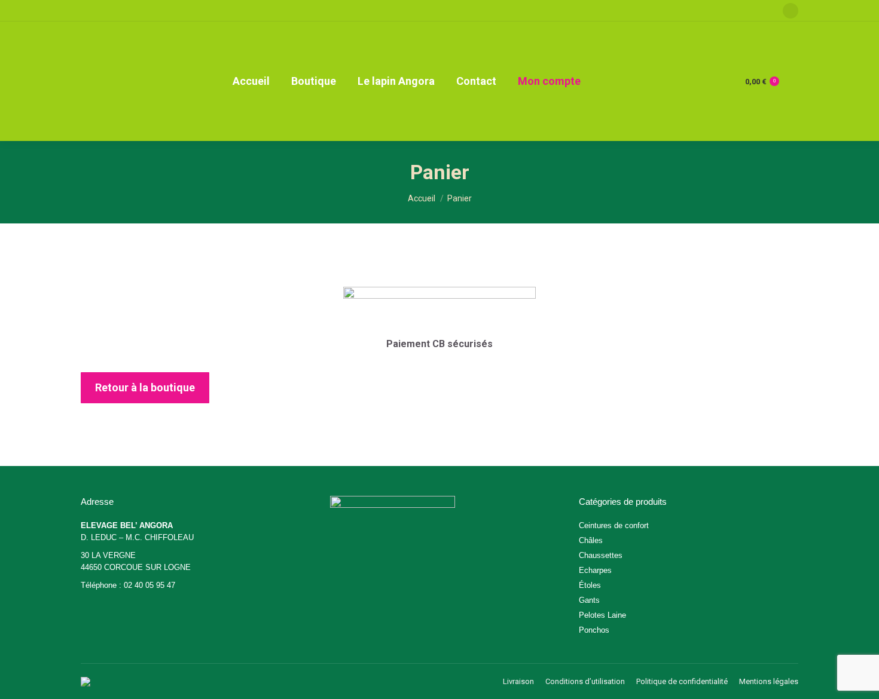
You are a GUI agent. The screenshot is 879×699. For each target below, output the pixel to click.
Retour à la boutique (145, 387)
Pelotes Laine (602, 615)
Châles (591, 540)
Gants (589, 600)
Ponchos (594, 630)
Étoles (590, 585)
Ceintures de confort (614, 525)
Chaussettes (600, 555)
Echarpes (595, 570)
